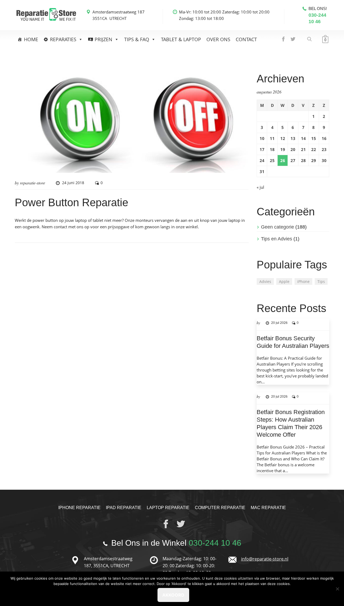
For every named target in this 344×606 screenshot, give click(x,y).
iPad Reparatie (123, 507)
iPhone (303, 281)
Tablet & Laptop (181, 39)
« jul (260, 187)
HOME (31, 39)
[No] (337, 588)
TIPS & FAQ (136, 39)
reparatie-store (32, 182)
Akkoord (173, 595)
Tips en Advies (276, 238)
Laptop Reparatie (168, 507)
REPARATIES (63, 39)
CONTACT (246, 39)
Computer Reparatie (220, 507)
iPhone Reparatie (79, 507)
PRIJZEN (103, 39)
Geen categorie (277, 227)
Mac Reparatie (268, 507)
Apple (284, 281)
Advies (265, 281)
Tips (321, 281)
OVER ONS (218, 39)
